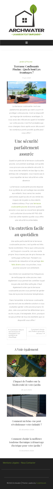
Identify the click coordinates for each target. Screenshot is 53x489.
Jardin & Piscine (25, 62)
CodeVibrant (41, 483)
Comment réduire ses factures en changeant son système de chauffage (16, 333)
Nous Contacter (28, 463)
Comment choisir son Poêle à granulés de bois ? (37, 331)
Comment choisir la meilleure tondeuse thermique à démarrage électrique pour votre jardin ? (26, 442)
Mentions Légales (11, 463)
